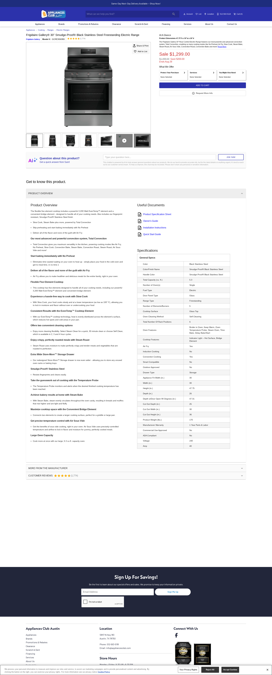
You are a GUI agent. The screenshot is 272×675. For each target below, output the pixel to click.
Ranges (50, 30)
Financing (166, 24)
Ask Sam (231, 157)
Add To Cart (202, 85)
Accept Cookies (230, 670)
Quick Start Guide (152, 234)
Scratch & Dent (141, 24)
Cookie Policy (104, 672)
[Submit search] (173, 14)
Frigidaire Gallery (33, 39)
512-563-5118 (113, 644)
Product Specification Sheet (157, 214)
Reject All (210, 670)
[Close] (267, 670)
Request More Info (204, 93)
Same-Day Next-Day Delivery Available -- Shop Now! (136, 3)
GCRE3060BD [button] (58, 39)
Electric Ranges (63, 30)
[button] (184, 14)
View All (142, 141)
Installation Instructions (154, 227)
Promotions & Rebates (88, 24)
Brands (62, 24)
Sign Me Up (172, 591)
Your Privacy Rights (188, 670)
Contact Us (232, 24)
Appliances (40, 24)
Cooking (41, 30)
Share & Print (142, 46)
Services (187, 24)
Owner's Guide (150, 221)
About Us (209, 24)
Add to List (142, 51)
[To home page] (53, 14)
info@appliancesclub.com (118, 648)
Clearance (116, 24)
